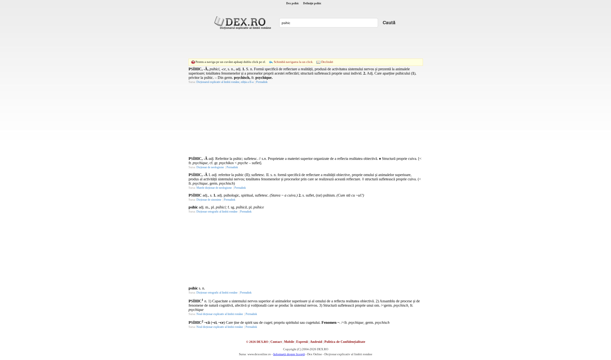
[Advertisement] (305, 44)
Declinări (327, 62)
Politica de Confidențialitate (344, 342)
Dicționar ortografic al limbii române (216, 211)
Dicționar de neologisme (210, 167)
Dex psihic (292, 3)
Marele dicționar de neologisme (214, 187)
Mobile (289, 342)
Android (316, 342)
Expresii (302, 342)
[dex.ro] (243, 22)
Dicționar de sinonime (208, 199)
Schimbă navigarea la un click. (293, 62)
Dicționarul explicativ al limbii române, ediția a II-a (224, 82)
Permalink (262, 82)
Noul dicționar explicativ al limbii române (219, 314)
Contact (276, 342)
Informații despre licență (289, 354)
